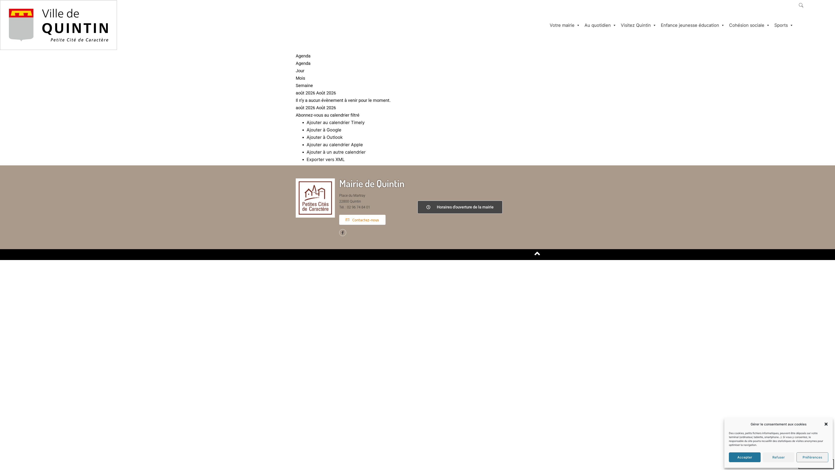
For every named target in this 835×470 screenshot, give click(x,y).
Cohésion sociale (746, 25)
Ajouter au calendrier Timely (336, 122)
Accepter (744, 457)
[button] (826, 424)
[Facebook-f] (342, 232)
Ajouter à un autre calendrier (336, 152)
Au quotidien (597, 25)
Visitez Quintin (636, 25)
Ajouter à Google (324, 130)
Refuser (778, 457)
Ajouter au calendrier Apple (335, 144)
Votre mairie (562, 25)
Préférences (812, 457)
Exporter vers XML (326, 159)
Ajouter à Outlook (325, 137)
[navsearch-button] (801, 5)
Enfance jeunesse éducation (690, 25)
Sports (781, 25)
